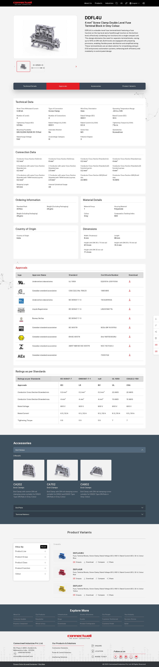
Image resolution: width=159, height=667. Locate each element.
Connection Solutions (60, 648)
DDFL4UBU (78, 553)
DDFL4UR (77, 569)
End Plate (19, 508)
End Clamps (20, 450)
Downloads (62, 623)
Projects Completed (20, 623)
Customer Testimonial (110, 619)
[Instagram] (125, 656)
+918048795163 (24, 652)
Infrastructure (62, 614)
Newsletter (39, 619)
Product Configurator (87, 623)
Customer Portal (108, 623)
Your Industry (129, 614)
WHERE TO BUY (101, 656)
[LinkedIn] (120, 656)
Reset (43, 547)
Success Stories (130, 619)
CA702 (51, 484)
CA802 (84, 484)
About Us (88, 3)
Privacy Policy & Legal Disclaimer (25, 664)
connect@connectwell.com (23, 656)
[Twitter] (131, 656)
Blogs (60, 619)
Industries (109, 3)
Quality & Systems (86, 614)
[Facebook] (115, 656)
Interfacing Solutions (59, 657)
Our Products (40, 614)
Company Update (19, 619)
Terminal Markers (22, 514)
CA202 (17, 484)
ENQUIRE (98, 646)
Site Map (42, 664)
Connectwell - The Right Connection (22, 3)
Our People (106, 614)
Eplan (126, 623)
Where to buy (40, 623)
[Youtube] (136, 656)
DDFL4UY (77, 586)
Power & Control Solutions (61, 652)
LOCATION (99, 651)
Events (82, 619)
